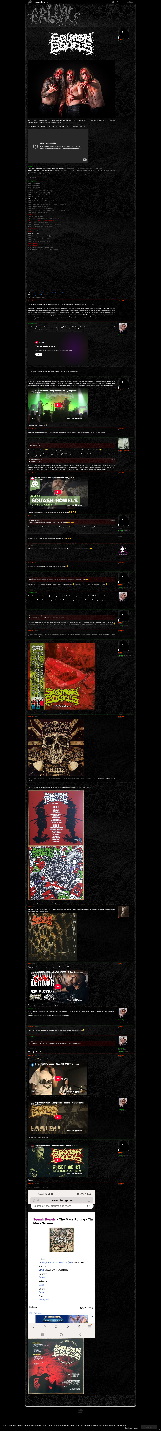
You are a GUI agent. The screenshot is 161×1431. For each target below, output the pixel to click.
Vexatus (33, 443)
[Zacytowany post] (39, 444)
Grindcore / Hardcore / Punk (108, 1397)
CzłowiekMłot (34, 616)
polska (43, 297)
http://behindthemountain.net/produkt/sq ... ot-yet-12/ (53, 713)
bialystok (33, 297)
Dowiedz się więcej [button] (131, 1428)
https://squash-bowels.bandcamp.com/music (42, 295)
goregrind (38, 297)
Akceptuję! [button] (149, 1427)
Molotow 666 (34, 459)
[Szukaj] (113, 2)
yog (32, 577)
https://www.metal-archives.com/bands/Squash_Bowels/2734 (47, 293)
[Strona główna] (30, 2)
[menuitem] (132, 1403)
